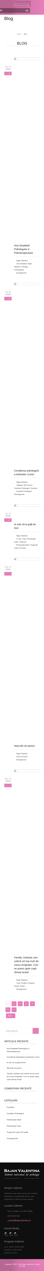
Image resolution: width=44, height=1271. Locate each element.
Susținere (34, 488)
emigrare (31, 983)
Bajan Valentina (22, 261)
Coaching (10, 1107)
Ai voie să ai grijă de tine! (16, 1062)
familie (16, 986)
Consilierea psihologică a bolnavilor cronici (23, 1057)
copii (18, 983)
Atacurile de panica (24, 745)
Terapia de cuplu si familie (17, 1132)
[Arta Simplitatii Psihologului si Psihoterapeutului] (8, 61)
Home (19, 34)
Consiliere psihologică (22, 488)
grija (24, 539)
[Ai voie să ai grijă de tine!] (8, 507)
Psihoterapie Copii (14, 1126)
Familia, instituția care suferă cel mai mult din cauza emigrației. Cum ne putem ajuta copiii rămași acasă (26, 965)
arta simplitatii (21, 264)
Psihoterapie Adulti (22, 545)
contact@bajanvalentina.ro (19, 1220)
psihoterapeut (19, 270)
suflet (16, 542)
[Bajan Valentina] (22, 4)
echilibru (24, 983)
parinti (22, 986)
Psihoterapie (31, 539)
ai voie (19, 539)
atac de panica (22, 757)
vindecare (22, 542)
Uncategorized (21, 273)
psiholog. (25, 267)
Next (10, 1016)
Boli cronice (28, 485)
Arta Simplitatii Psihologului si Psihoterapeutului (23, 249)
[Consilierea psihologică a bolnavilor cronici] (8, 286)
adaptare (19, 485)
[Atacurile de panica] (8, 561)
